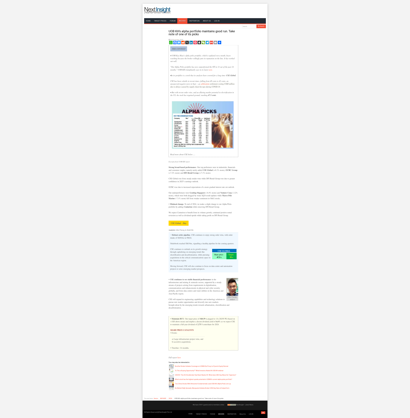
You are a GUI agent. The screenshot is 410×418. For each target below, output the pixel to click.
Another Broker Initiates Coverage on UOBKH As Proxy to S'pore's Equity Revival (201, 366)
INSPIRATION (194, 21)
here (179, 357)
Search (261, 26)
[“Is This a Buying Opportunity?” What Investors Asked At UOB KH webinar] (171, 370)
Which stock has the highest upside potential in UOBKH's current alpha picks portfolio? (203, 379)
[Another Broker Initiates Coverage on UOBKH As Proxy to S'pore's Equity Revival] (171, 366)
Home (156, 398)
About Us (207, 21)
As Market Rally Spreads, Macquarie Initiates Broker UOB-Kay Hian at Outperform (202, 388)
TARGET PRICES (160, 21)
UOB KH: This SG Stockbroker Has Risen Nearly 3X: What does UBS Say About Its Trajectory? (205, 375)
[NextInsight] (157, 10)
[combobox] (249, 26)
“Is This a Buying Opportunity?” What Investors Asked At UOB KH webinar (199, 370)
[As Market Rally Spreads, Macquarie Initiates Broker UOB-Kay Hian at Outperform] (171, 388)
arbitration (205, 83)
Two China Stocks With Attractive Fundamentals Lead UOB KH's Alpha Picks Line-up (203, 384)
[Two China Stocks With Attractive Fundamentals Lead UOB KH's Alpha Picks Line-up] (171, 383)
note (210, 69)
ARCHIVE (182, 21)
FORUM (173, 21)
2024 (170, 398)
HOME (148, 21)
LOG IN (216, 21)
